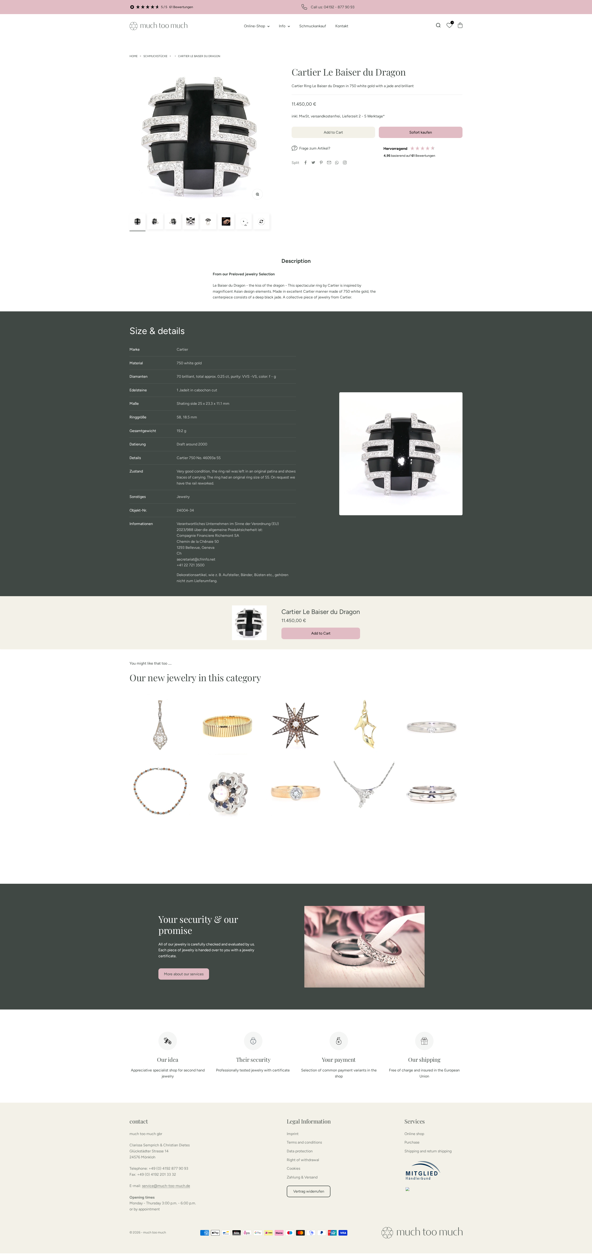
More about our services (184, 974)
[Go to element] (244, 222)
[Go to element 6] (226, 222)
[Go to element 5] (208, 222)
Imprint (293, 1134)
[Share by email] (329, 162)
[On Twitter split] (313, 162)
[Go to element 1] (137, 222)
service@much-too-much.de (166, 1186)
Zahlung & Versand (302, 1177)
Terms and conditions (304, 1142)
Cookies (293, 1168)
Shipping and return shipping (428, 1151)
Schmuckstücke (155, 56)
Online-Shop (254, 26)
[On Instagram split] (345, 162)
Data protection (300, 1151)
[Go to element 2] (155, 222)
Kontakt (341, 26)
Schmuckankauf (312, 26)
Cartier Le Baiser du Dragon (199, 56)
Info (282, 26)
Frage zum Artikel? (314, 148)
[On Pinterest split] (321, 162)
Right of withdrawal (303, 1160)
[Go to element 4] (191, 222)
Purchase (411, 1142)
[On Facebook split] (305, 162)
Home (134, 56)
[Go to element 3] (173, 222)
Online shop (414, 1134)
